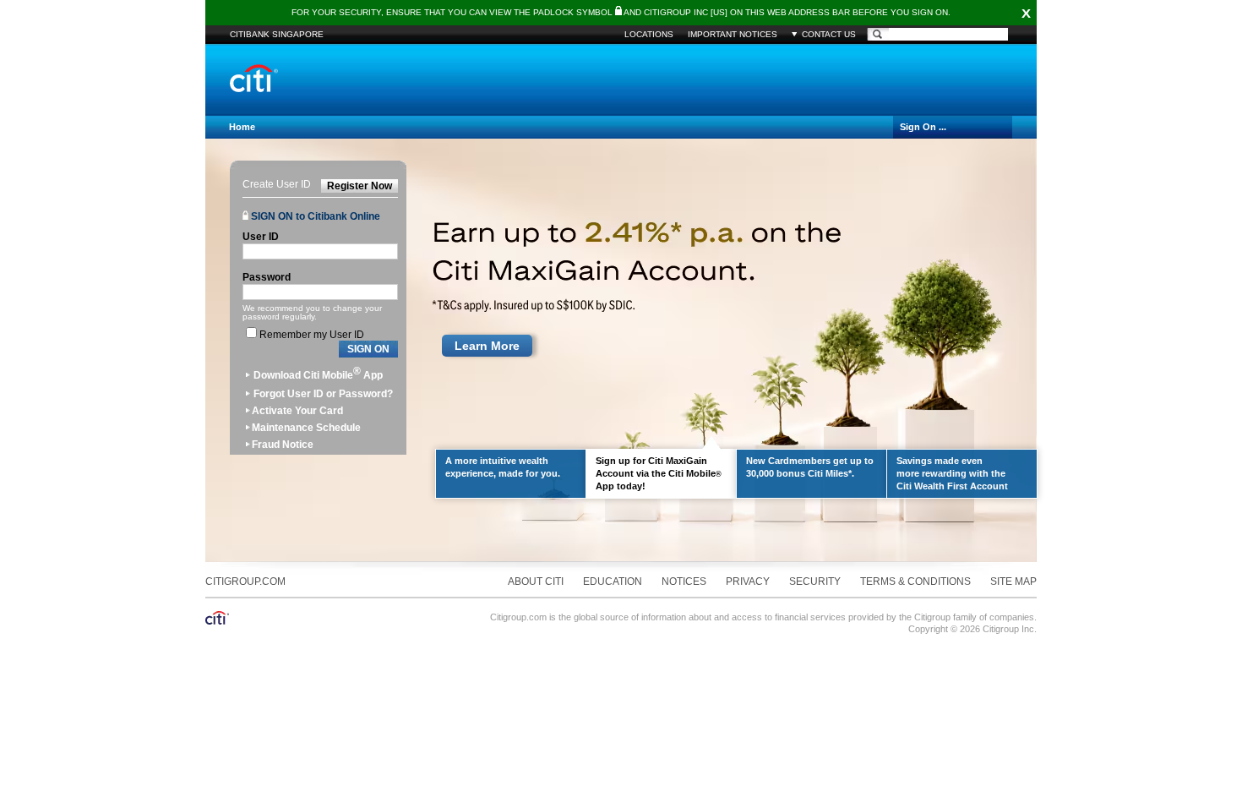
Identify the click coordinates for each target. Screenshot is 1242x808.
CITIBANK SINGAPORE (277, 34)
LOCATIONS (648, 34)
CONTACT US (829, 34)
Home (242, 127)
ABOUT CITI (536, 581)
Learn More (487, 345)
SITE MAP (1013, 581)
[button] (368, 349)
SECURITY (815, 581)
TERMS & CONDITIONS (915, 581)
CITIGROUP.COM (245, 581)
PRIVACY (748, 581)
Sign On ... (923, 127)
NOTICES (684, 581)
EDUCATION (612, 581)
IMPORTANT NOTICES (732, 34)
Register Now (359, 186)
